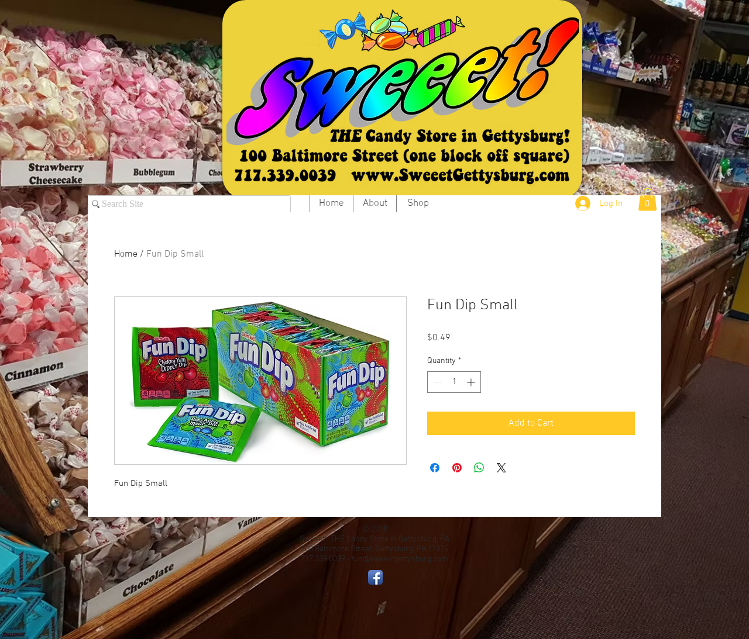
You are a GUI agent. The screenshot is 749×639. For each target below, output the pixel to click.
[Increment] (472, 382)
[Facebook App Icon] (375, 577)
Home (126, 254)
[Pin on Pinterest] (457, 468)
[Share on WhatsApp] (479, 468)
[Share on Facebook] (435, 468)
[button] (647, 199)
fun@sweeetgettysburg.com (400, 559)
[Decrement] (436, 382)
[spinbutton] (454, 382)
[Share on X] (501, 468)
